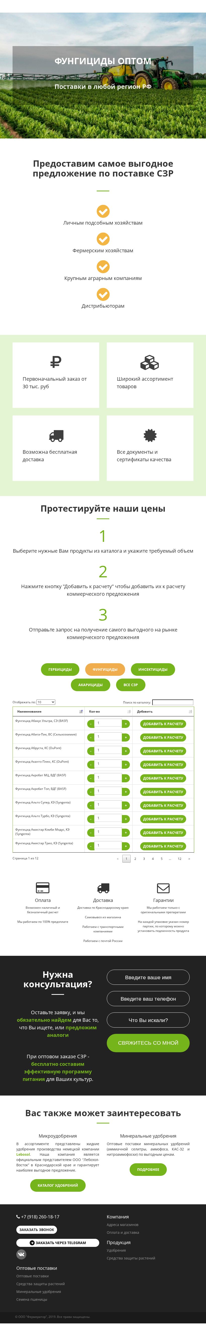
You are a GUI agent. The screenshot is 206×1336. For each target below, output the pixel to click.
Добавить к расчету (163, 723)
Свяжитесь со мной (148, 1043)
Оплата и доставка (123, 1232)
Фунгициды (105, 669)
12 (179, 859)
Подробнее (148, 1169)
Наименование (29, 711)
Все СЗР (131, 684)
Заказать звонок (36, 1229)
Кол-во (94, 711)
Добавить (144, 711)
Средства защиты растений (131, 1258)
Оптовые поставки (32, 1276)
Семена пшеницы (31, 1299)
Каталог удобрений (58, 1185)
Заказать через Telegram (60, 1242)
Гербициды (60, 669)
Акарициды (90, 684)
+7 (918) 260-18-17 (40, 1217)
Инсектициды (153, 669)
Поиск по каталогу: (137, 702)
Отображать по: (24, 702)
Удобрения (116, 1250)
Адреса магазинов (122, 1224)
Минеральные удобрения (38, 1291)
